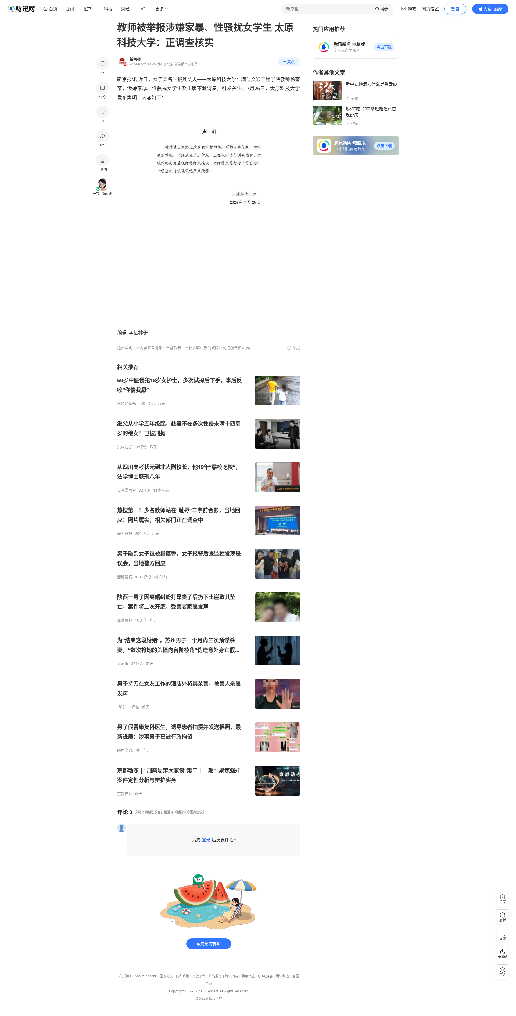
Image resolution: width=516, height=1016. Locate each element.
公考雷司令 (126, 490)
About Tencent (145, 976)
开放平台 (198, 976)
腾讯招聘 (231, 976)
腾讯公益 (248, 976)
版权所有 (215, 998)
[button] (384, 47)
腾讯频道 (282, 976)
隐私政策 (182, 976)
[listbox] (208, 580)
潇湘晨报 (124, 577)
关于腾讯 (124, 976)
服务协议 (166, 976)
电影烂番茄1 (127, 403)
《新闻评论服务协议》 (190, 812)
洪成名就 (124, 447)
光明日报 (124, 533)
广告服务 (215, 976)
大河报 (122, 663)
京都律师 (124, 794)
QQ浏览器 (265, 976)
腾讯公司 (201, 998)
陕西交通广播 (128, 750)
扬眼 (121, 707)
